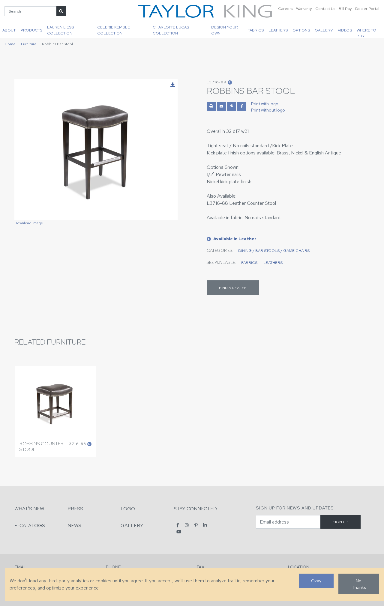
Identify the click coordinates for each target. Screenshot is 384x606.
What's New (29, 509)
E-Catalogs (29, 525)
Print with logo (264, 103)
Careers (285, 8)
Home (10, 44)
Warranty (304, 8)
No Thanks (359, 584)
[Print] (211, 106)
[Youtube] (178, 531)
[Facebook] (177, 525)
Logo (128, 509)
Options (301, 30)
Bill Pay (345, 8)
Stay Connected (195, 509)
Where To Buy (366, 33)
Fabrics (256, 30)
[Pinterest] (196, 525)
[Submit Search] (61, 11)
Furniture (28, 44)
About (9, 30)
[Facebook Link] (241, 106)
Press (75, 509)
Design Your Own (224, 30)
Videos (345, 30)
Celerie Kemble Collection (113, 30)
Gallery (324, 30)
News (74, 525)
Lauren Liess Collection (60, 30)
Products (31, 30)
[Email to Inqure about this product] (221, 106)
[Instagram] (187, 525)
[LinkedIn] (205, 525)
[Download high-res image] (173, 85)
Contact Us (325, 8)
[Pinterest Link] (231, 106)
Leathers (278, 30)
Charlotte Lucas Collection (171, 30)
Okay (316, 581)
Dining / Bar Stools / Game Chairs (274, 250)
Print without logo (268, 110)
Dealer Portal (367, 8)
